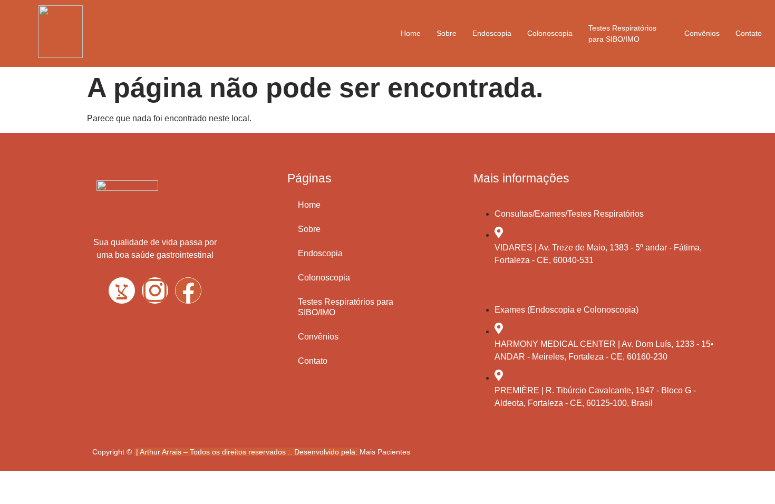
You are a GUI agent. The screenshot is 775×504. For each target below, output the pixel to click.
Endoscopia (491, 33)
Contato (748, 33)
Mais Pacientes (385, 452)
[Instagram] (155, 290)
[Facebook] (188, 290)
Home (411, 33)
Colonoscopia (550, 33)
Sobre (447, 33)
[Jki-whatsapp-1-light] (122, 290)
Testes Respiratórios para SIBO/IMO (622, 33)
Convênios (702, 33)
